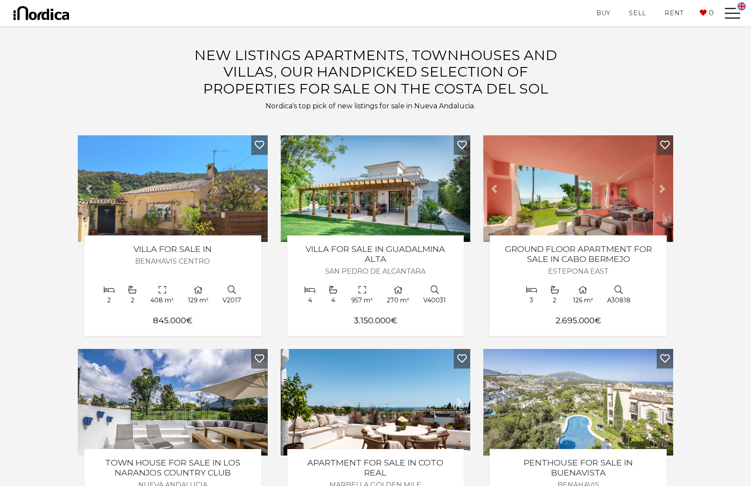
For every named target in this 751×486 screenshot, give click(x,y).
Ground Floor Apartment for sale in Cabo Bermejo (578, 254)
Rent (674, 13)
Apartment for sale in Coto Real (375, 467)
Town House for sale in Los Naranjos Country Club (172, 467)
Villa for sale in (172, 249)
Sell (637, 13)
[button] (707, 13)
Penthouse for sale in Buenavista (578, 467)
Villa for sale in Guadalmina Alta (375, 254)
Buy (603, 13)
